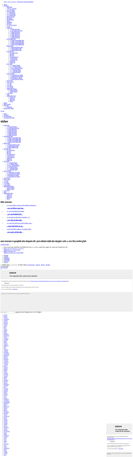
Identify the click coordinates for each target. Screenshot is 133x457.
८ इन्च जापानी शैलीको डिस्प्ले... (15, 214)
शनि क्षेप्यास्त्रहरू (10, 17)
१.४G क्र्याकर (10, 93)
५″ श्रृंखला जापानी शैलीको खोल (17, 42)
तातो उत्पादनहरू (31, 265)
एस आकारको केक (14, 53)
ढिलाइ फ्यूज (12, 100)
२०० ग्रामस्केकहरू (11, 12)
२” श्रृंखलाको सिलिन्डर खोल (16, 47)
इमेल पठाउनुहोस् (4, 267)
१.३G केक (9, 83)
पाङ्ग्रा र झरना (10, 82)
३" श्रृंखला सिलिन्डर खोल (15, 49)
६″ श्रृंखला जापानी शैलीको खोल (17, 43)
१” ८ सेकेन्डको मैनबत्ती (15, 65)
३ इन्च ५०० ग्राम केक (11, 8)
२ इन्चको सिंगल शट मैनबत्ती (16, 78)
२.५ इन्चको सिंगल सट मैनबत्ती (16, 79)
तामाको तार (12, 98)
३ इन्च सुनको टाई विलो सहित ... (15, 232)
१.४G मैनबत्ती (10, 86)
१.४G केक (9, 85)
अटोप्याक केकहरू (14, 90)
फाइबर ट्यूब (12, 97)
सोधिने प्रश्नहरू (7, 104)
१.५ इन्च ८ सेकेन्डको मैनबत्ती (16, 68)
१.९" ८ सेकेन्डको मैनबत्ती (15, 71)
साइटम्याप (38, 265)
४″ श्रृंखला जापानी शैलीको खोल (17, 40)
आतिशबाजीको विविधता (12, 89)
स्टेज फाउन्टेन (10, 80)
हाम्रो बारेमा (6, 105)
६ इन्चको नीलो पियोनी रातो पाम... (15, 226)
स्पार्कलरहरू (9, 22)
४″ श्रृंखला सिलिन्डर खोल (15, 50)
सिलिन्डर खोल (10, 46)
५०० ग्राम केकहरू (11, 10)
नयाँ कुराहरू (9, 18)
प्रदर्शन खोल (9, 28)
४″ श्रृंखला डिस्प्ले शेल (15, 33)
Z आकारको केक (13, 58)
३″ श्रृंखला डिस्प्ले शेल (15, 32)
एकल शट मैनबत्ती (10, 73)
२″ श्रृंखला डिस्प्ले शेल (15, 29)
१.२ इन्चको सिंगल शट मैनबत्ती (16, 75)
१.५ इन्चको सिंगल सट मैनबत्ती (16, 76)
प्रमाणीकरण (9, 107)
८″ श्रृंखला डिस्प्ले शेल (15, 37)
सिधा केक (12, 55)
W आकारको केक (14, 60)
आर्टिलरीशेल (9, 7)
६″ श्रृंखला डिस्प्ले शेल (15, 36)
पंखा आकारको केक (14, 57)
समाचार (5, 103)
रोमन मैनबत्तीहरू (10, 19)
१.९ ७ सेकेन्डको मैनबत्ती (15, 69)
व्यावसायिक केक (10, 51)
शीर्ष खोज (48, 265)
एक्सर (8, 94)
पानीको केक (12, 61)
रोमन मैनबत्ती (9, 64)
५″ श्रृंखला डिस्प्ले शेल (15, 35)
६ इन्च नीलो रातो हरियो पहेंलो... (15, 220)
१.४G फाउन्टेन (10, 87)
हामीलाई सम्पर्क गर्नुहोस (9, 108)
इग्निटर (11, 101)
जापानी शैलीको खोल (11, 39)
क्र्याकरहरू (9, 24)
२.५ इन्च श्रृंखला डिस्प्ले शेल (16, 31)
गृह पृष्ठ (5, 4)
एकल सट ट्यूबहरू (11, 11)
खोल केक (12, 54)
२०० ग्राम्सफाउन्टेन (11, 14)
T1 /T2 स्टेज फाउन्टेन (12, 25)
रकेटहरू (8, 21)
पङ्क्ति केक (12, 62)
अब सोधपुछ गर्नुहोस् (5, 244)
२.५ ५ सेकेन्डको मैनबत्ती (15, 72)
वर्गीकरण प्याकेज (13, 92)
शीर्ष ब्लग (43, 265)
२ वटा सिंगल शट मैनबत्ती (9, 118)
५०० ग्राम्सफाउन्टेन (11, 15)
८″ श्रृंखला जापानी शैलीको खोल (17, 44)
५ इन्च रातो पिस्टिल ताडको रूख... (15, 208)
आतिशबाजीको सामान (11, 96)
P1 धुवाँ (8, 26)
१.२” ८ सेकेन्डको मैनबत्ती (15, 67)
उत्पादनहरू (6, 6)
